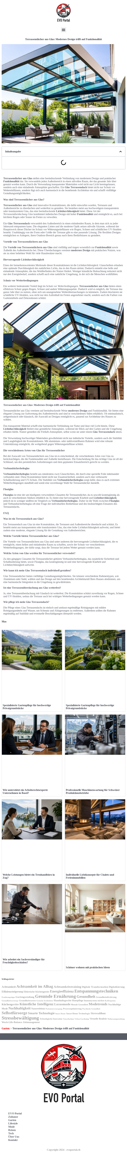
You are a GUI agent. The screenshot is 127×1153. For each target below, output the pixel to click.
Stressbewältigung (20, 1018)
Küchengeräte (10, 1004)
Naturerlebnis (38, 1008)
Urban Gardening (82, 1019)
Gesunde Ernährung (55, 996)
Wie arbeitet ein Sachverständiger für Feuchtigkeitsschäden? (24, 961)
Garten (6, 1028)
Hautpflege (77, 1000)
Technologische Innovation (51, 1019)
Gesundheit (86, 996)
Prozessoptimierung (72, 1008)
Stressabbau (98, 1013)
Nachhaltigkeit (19, 1008)
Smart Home (60, 1014)
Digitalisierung (117, 986)
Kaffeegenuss (110, 1001)
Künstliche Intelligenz (37, 1004)
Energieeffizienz (62, 991)
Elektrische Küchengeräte (36, 991)
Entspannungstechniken (96, 991)
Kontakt (13, 1140)
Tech (11, 1133)
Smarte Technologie (41, 1013)
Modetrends (98, 1004)
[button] (63, 29)
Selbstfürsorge (14, 1012)
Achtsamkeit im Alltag (34, 986)
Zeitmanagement (31, 1022)
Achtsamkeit (9, 986)
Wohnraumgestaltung (116, 1019)
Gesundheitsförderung (106, 997)
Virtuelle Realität (98, 1019)
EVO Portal (15, 1113)
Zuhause (13, 1116)
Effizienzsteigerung (12, 991)
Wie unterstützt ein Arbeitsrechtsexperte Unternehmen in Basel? (25, 791)
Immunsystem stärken (94, 1000)
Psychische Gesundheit (91, 1009)
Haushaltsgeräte (62, 1000)
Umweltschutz (68, 1019)
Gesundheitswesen (27, 1000)
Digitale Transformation (95, 987)
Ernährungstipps (8, 997)
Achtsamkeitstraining (67, 986)
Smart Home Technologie (78, 1013)
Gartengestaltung (25, 996)
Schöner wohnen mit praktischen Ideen (88, 967)
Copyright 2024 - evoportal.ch (63, 1149)
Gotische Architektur (44, 1001)
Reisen (12, 1130)
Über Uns (13, 1136)
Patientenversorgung (54, 1009)
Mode (11, 1126)
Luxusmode (62, 1004)
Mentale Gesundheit (79, 1004)
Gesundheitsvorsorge (10, 1001)
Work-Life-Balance (12, 1022)
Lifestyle (13, 1123)
